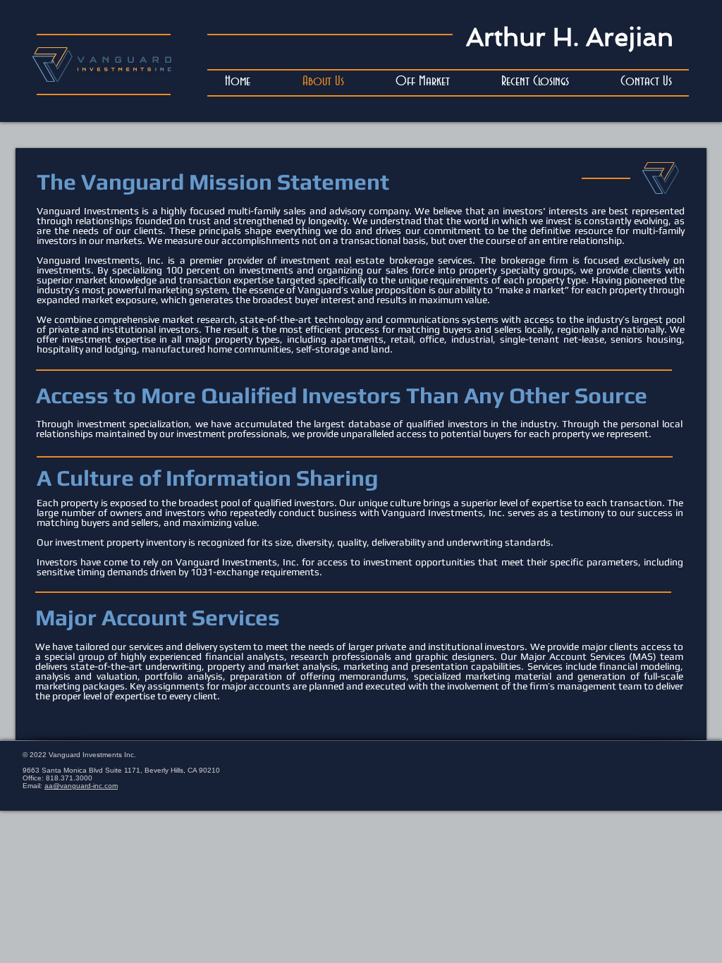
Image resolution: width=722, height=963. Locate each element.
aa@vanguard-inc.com (81, 786)
